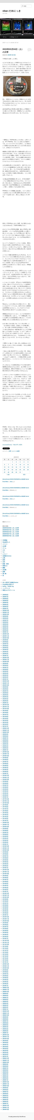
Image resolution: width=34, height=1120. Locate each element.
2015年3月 (5, 864)
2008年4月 (5, 1027)
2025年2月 (5, 630)
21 (8, 469)
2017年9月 (5, 805)
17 (20, 467)
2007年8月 (5, 1042)
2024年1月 (5, 655)
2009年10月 (6, 991)
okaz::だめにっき (12, 10)
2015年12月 (6, 846)
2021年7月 (5, 714)
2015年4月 (5, 862)
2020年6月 (5, 740)
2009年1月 (5, 1009)
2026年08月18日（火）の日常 (11, 532)
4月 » (24, 474)
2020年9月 (5, 734)
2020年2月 (5, 748)
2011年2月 (5, 960)
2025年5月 (5, 624)
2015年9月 (5, 852)
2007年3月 (5, 1052)
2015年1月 (5, 868)
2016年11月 (6, 824)
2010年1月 (5, 985)
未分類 (4, 569)
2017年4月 (5, 815)
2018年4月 (5, 791)
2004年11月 (6, 1107)
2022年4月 (5, 697)
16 (16, 467)
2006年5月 (5, 1072)
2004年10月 (6, 1109)
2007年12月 (6, 1035)
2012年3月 (5, 934)
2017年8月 (5, 807)
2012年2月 (5, 936)
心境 (4, 558)
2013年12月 (6, 893)
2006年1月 (5, 1080)
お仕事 (4, 546)
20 (4, 469)
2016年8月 (5, 830)
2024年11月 (6, 636)
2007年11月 (6, 1037)
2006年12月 (6, 1058)
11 (24, 464)
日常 (10, 451)
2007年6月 (5, 1046)
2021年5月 (5, 718)
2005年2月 (5, 1101)
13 (4, 467)
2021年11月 (6, 706)
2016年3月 (5, 840)
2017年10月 (6, 803)
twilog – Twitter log (8, 586)
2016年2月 (5, 842)
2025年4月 (5, 626)
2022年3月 (5, 699)
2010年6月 (5, 976)
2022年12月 (6, 681)
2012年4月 (5, 932)
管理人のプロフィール (9, 590)
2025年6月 (5, 622)
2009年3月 (5, 1005)
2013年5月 (5, 907)
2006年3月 (5, 1076)
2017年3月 (5, 816)
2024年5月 (5, 647)
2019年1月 (5, 773)
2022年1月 (5, 703)
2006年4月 (5, 1074)
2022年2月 (5, 701)
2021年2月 (5, 724)
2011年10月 (6, 944)
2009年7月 (5, 997)
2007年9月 (5, 1040)
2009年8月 (5, 995)
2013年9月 (5, 899)
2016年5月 (5, 836)
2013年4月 (5, 909)
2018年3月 (5, 793)
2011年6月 (5, 952)
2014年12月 (6, 869)
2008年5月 (5, 1025)
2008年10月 (6, 1015)
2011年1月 (5, 962)
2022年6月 (5, 693)
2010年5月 (5, 978)
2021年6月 (5, 716)
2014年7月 (5, 879)
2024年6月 (5, 646)
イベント (5, 544)
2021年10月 (6, 708)
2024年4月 (5, 649)
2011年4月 (5, 956)
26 (28, 469)
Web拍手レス (6, 542)
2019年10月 (6, 756)
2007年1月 (5, 1056)
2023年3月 (5, 675)
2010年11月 (6, 966)
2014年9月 (5, 875)
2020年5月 (5, 742)
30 (16, 472)
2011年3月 (5, 958)
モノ (4, 552)
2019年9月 (5, 758)
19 (28, 467)
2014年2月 (5, 889)
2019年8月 (5, 759)
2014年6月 (5, 881)
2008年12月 (6, 1011)
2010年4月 (5, 979)
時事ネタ (5, 566)
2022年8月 (5, 689)
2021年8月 (5, 712)
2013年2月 (5, 913)
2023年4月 (5, 673)
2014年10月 (6, 873)
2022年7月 (5, 691)
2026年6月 (5, 598)
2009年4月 (5, 1003)
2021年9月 (5, 710)
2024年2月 (5, 653)
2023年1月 (5, 679)
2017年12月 (6, 799)
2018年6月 (5, 787)
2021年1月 (5, 726)
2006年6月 (5, 1070)
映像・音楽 (6, 564)
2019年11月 (6, 754)
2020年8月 (5, 736)
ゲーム (4, 548)
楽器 (4, 571)
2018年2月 (5, 795)
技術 (4, 560)
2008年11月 (6, 1013)
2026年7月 (5, 596)
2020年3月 (5, 746)
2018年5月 (5, 789)
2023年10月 (6, 661)
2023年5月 (5, 671)
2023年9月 (5, 663)
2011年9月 (5, 946)
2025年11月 (6, 612)
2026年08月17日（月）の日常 (11, 534)
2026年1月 (5, 608)
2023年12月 (6, 657)
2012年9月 (5, 923)
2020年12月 (6, 728)
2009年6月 (5, 999)
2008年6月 (5, 1023)
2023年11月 (6, 659)
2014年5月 (5, 883)
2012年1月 (5, 938)
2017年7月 (5, 809)
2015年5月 (5, 860)
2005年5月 (5, 1095)
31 (20, 472)
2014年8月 (5, 877)
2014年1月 (5, 891)
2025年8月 (5, 618)
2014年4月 (5, 885)
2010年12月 (6, 964)
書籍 (4, 568)
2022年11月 (6, 683)
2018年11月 (6, 777)
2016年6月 (5, 834)
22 (12, 469)
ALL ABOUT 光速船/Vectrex (10, 582)
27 (4, 472)
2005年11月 (6, 1084)
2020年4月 (5, 744)
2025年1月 (5, 632)
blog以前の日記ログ (8, 584)
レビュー (5, 554)
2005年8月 (5, 1090)
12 (28, 464)
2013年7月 (5, 903)
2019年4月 (5, 767)
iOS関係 (5, 540)
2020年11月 (6, 730)
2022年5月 (5, 695)
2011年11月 (6, 942)
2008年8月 (5, 1019)
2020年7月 (5, 738)
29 (12, 472)
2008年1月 (5, 1033)
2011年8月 (5, 948)
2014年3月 (5, 887)
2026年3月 (5, 604)
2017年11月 (6, 801)
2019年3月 (5, 769)
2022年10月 (6, 685)
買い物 (4, 573)
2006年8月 (5, 1066)
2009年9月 (5, 993)
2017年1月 (5, 820)
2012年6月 (5, 928)
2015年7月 (5, 856)
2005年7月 (5, 1092)
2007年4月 (5, 1050)
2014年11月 (6, 872)
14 (8, 467)
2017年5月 (5, 813)
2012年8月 (5, 925)
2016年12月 (6, 822)
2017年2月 (5, 818)
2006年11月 (6, 1060)
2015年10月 (6, 850)
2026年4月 (5, 602)
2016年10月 (6, 826)
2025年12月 (6, 610)
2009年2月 (5, 1007)
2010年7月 (5, 974)
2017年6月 (5, 811)
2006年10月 (6, 1062)
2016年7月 (5, 832)
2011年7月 (5, 950)
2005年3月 (5, 1099)
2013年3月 (5, 911)
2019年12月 (6, 752)
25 (24, 469)
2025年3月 (5, 628)
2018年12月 (6, 775)
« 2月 (8, 474)
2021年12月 (6, 704)
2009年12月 (6, 987)
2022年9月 (5, 687)
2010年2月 (5, 983)
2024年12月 (6, 634)
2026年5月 (5, 600)
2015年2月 (5, 866)
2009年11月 (6, 989)
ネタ (4, 550)
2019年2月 (5, 771)
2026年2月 (5, 606)
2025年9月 (5, 616)
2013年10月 (6, 897)
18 (24, 467)
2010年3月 (5, 982)
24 (20, 469)
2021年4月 (5, 720)
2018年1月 (5, 797)
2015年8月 (5, 854)
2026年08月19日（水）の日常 (11, 530)
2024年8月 (5, 642)
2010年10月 (6, 968)
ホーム (4, 37)
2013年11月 (6, 895)
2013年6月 (5, 905)
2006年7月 (5, 1068)
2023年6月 (5, 669)
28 (8, 472)
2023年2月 (5, 677)
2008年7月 (5, 1021)
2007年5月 (5, 1048)
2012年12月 (6, 917)
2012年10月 (6, 921)
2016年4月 (5, 838)
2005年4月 (5, 1097)
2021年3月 (5, 722)
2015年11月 (6, 848)
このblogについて (13, 37)
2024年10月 (6, 638)
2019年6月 (5, 763)
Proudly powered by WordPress (17, 1116)
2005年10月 (6, 1086)
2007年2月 (5, 1054)
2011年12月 (6, 940)
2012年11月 (6, 919)
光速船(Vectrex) (7, 556)
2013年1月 (5, 915)
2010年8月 (5, 972)
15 (12, 467)
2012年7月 (5, 926)
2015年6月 (5, 858)
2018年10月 (6, 779)
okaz (11, 481)
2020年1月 (5, 750)
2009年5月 (5, 1001)
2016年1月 (5, 844)
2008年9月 (5, 1017)
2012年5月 (5, 930)
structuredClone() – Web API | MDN (12, 444)
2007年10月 (6, 1038)
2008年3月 (5, 1029)
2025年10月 (6, 614)
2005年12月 (6, 1082)
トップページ (6, 588)
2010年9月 (5, 970)
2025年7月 (5, 620)
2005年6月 (5, 1094)
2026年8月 (5, 594)
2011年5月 (5, 954)
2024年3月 (5, 651)
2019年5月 (5, 765)
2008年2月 (5, 1031)
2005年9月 (5, 1088)
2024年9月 (5, 640)
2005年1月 (5, 1103)
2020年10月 (6, 732)
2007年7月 (5, 1044)
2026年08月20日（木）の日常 (11, 528)
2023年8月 (5, 665)
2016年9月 (5, 828)
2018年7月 (5, 785)
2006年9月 (5, 1064)
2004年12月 (6, 1105)
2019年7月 (5, 762)
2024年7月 (5, 644)
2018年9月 (5, 781)
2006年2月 (5, 1078)
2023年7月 (5, 667)
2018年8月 (5, 783)
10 (20, 464)
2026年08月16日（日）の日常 (11, 536)
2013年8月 (5, 901)
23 (16, 469)
